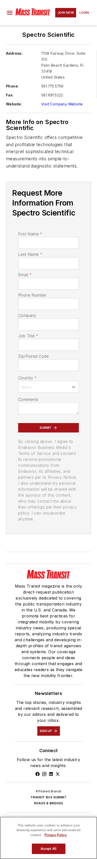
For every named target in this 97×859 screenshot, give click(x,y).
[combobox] (48, 387)
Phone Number (32, 295)
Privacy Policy (56, 835)
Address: (14, 53)
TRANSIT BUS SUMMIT (48, 797)
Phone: (12, 86)
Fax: (10, 95)
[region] (48, 838)
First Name (30, 233)
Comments (28, 399)
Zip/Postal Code (33, 356)
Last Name (30, 254)
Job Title (28, 335)
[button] (9, 12)
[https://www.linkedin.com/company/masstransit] (50, 774)
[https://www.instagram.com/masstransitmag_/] (44, 774)
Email (25, 274)
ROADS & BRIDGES (48, 803)
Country (27, 377)
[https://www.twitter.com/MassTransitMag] (57, 774)
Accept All (48, 849)
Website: (14, 104)
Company (27, 315)
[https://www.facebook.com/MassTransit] (37, 774)
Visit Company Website (62, 104)
